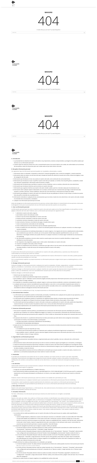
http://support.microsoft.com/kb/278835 (28, 445)
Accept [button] (78, 461)
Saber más (82, 461)
